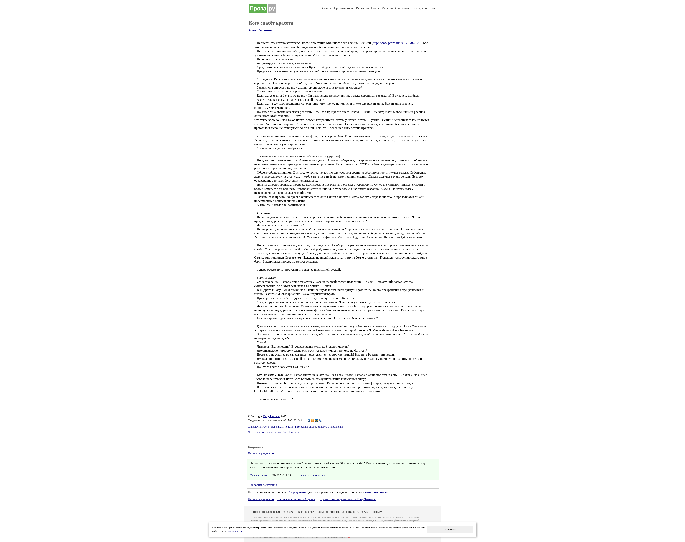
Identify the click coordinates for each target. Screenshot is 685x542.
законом (307, 520)
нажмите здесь (235, 531)
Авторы (326, 8)
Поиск (375, 8)
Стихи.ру (363, 511)
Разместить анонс (305, 426)
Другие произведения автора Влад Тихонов (273, 432)
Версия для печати (282, 426)
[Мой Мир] (316, 420)
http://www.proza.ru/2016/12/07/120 (396, 43)
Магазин (387, 8)
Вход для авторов (423, 8)
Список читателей (258, 426)
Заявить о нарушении (330, 426)
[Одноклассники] (313, 420)
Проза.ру (376, 511)
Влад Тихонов (260, 30)
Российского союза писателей (334, 537)
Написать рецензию (261, 453)
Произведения (344, 8)
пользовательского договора (392, 517)
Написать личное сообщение (296, 499)
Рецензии (362, 8)
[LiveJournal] (320, 420)
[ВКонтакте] (309, 420)
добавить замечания (263, 484)
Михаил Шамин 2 (260, 474)
